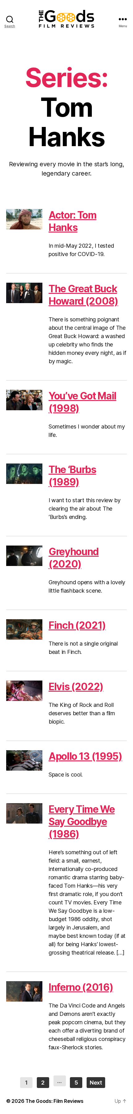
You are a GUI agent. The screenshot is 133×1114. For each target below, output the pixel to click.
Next (96, 1082)
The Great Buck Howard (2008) (83, 295)
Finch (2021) (77, 625)
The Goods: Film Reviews (54, 1101)
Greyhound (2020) (74, 558)
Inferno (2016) (81, 987)
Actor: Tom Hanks (73, 221)
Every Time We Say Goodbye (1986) (82, 821)
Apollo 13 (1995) (85, 756)
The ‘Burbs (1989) (72, 475)
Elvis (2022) (76, 687)
